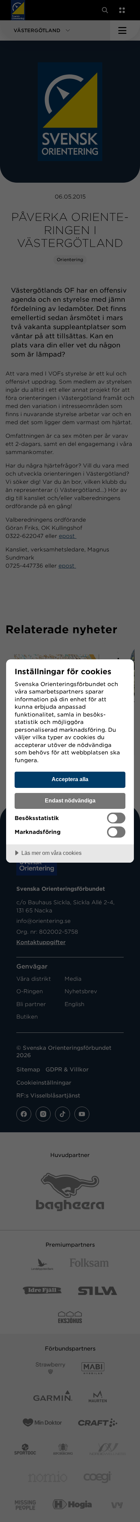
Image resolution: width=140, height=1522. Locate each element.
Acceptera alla (70, 779)
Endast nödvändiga (70, 800)
